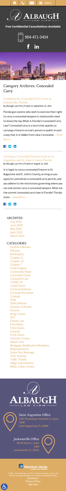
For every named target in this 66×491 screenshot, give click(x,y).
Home (15, 3)
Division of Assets (20, 306)
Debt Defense (18, 303)
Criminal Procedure (22, 292)
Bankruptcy (17, 254)
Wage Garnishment (21, 363)
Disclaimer (33, 478)
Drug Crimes (17, 314)
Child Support (18, 268)
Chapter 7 (16, 264)
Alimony (15, 250)
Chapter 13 (17, 261)
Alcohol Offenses (20, 247)
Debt (13, 299)
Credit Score (17, 285)
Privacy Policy (33, 481)
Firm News (16, 324)
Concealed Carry (20, 275)
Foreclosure (17, 328)
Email (32, 3)
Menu (48, 3)
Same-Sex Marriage (22, 352)
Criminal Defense (20, 289)
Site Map (33, 484)
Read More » (20, 197)
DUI (12, 317)
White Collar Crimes (22, 366)
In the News (17, 334)
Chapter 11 (16, 257)
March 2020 (17, 236)
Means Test (17, 342)
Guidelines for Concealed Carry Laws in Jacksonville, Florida (27, 100)
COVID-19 (16, 282)
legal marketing (25, 475)
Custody (15, 296)
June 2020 (16, 225)
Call (23, 3)
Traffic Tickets (18, 359)
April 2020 (16, 232)
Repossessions (19, 349)
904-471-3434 (36, 37)
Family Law (17, 320)
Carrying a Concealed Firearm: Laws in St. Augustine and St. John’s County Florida (28, 158)
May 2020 (16, 228)
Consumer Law (19, 278)
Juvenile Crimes (20, 338)
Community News (20, 271)
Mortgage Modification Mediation (29, 345)
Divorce (14, 310)
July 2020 (16, 221)
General (15, 331)
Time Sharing (18, 356)
